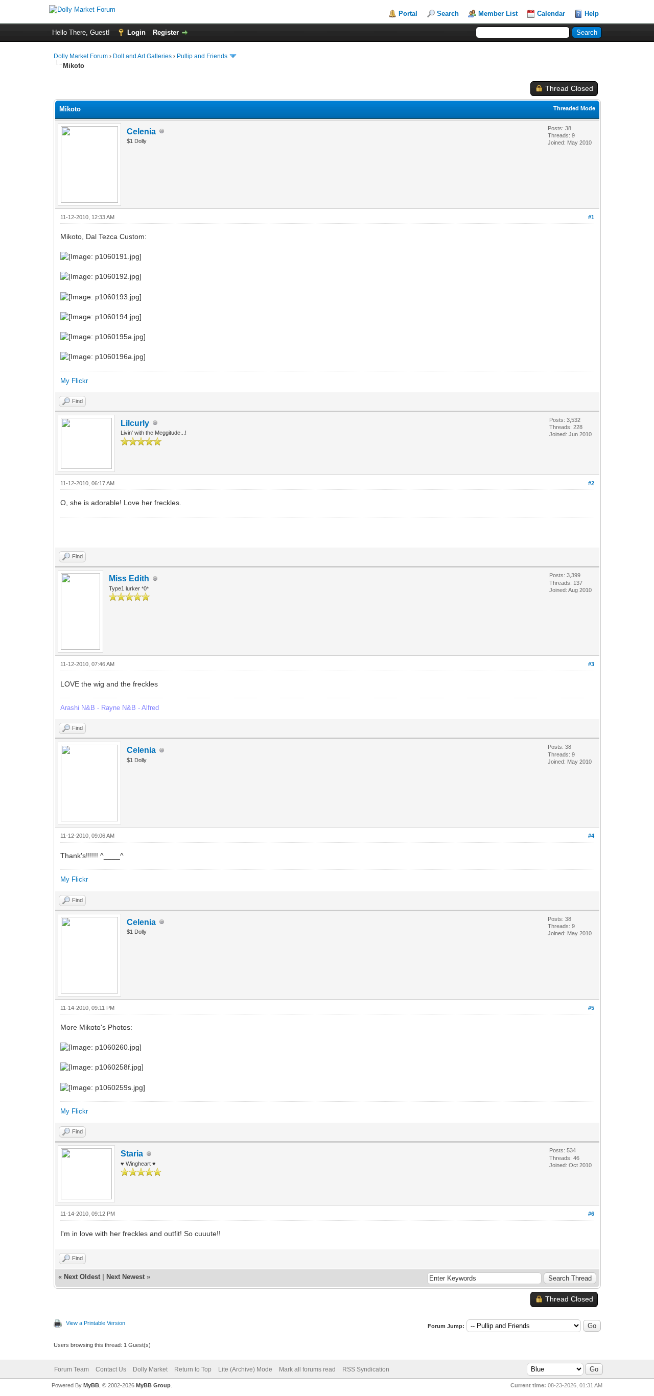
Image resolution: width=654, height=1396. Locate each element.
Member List (498, 13)
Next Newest (125, 1277)
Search (448, 13)
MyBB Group (153, 1385)
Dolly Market (150, 1369)
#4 (591, 836)
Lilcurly (135, 423)
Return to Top (193, 1369)
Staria (132, 1153)
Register (166, 32)
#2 (591, 483)
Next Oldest (82, 1277)
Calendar (551, 13)
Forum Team (71, 1369)
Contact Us (111, 1369)
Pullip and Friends (203, 56)
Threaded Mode (574, 108)
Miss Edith (129, 578)
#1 (591, 217)
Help (592, 13)
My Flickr (74, 381)
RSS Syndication (365, 1369)
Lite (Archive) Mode (245, 1369)
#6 (591, 1214)
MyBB (91, 1385)
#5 (591, 1008)
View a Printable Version (95, 1323)
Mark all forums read (307, 1369)
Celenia (141, 131)
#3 (591, 664)
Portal (408, 13)
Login (136, 32)
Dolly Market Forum (81, 56)
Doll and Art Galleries (142, 56)
